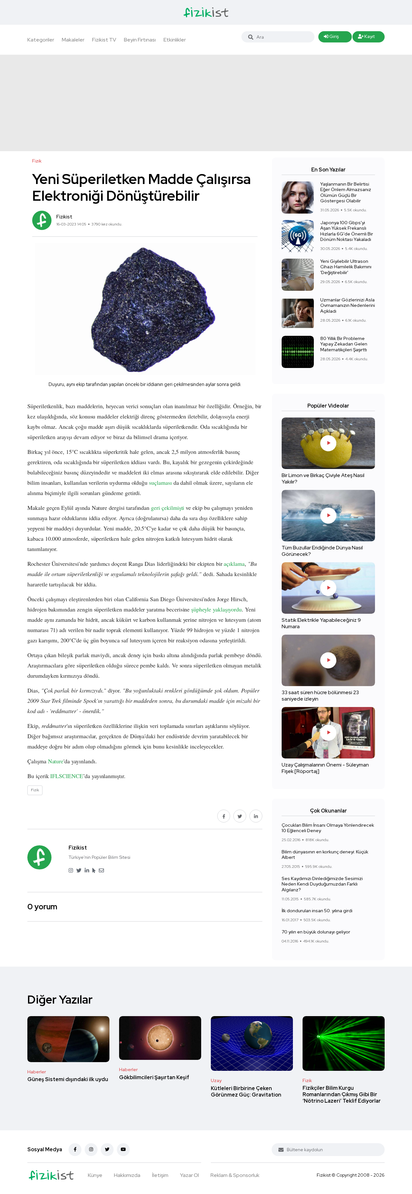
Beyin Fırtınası (140, 39)
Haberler (36, 1072)
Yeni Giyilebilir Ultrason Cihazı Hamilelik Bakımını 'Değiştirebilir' (345, 266)
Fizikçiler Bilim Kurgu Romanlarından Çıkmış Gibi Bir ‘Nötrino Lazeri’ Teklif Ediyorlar (342, 1095)
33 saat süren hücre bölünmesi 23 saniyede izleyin (320, 695)
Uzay (216, 1080)
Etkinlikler (175, 39)
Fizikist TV (104, 39)
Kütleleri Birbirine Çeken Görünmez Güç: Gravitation (246, 1091)
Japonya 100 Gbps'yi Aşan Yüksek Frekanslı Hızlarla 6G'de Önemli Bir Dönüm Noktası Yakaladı (346, 231)
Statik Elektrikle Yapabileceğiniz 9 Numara (321, 623)
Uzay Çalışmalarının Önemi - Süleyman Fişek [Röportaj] (325, 768)
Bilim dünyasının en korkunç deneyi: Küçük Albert (325, 854)
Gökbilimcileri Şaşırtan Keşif (154, 1077)
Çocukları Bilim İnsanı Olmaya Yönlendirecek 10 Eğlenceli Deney (328, 828)
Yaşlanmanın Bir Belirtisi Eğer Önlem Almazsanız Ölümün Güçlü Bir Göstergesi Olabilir (345, 192)
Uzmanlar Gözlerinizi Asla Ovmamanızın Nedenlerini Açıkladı (347, 305)
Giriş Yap (331, 37)
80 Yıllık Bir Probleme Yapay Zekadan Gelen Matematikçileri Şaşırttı (343, 344)
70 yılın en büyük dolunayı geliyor (316, 932)
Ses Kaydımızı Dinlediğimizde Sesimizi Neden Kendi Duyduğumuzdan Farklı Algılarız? (322, 884)
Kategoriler (40, 39)
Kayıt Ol (366, 37)
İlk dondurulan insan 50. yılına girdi (317, 911)
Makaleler (73, 39)
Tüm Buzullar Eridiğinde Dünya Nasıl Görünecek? (322, 550)
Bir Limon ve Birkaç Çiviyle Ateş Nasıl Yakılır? (323, 478)
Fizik (307, 1080)
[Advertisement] (206, 103)
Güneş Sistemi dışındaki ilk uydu (67, 1079)
